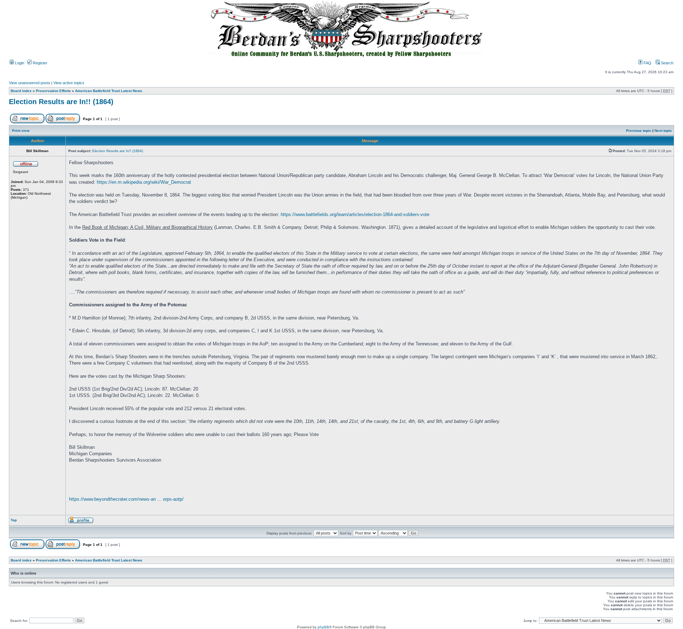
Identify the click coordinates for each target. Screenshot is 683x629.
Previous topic (638, 131)
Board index (21, 91)
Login (19, 63)
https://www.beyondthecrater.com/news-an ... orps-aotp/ (126, 499)
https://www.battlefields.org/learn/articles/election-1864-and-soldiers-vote (355, 214)
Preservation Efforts (53, 91)
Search (666, 63)
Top (14, 520)
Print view (21, 131)
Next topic (663, 131)
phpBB (323, 627)
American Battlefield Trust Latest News (108, 91)
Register (39, 63)
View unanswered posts (29, 83)
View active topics (68, 83)
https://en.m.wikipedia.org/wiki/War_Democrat (144, 182)
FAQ (646, 63)
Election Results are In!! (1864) (61, 102)
